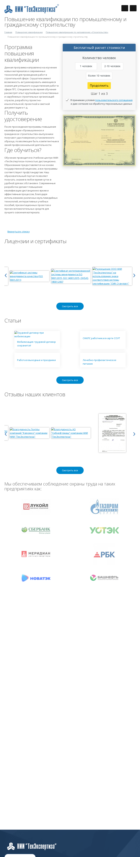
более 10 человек (99, 75)
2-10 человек (112, 66)
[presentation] (5, 274)
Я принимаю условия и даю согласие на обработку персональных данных (101, 101)
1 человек (86, 66)
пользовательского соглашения (114, 100)
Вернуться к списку (18, 231)
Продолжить (99, 85)
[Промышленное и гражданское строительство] (99, 116)
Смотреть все (70, 306)
